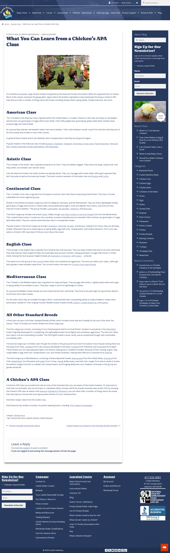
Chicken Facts (16, 24)
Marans (82, 226)
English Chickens (32, 418)
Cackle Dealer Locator (45, 486)
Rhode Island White (35, 146)
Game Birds (87, 13)
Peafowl (76, 13)
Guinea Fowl (62, 13)
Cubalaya (29, 346)
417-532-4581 (152, 477)
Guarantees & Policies (45, 537)
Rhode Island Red (18, 146)
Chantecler (58, 143)
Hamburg (74, 209)
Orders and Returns (112, 486)
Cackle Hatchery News (149, 175)
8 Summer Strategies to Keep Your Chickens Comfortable (149, 303)
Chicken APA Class (18, 418)
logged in (27, 448)
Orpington (66, 256)
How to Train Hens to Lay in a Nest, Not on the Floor (152, 284)
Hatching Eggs (103, 13)
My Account (108, 481)
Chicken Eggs (145, 183)
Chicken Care (145, 179)
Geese (142, 204)
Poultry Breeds (145, 234)
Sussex (78, 256)
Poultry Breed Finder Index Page (83, 506)
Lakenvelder (52, 209)
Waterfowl (36, 13)
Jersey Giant (88, 143)
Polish (44, 214)
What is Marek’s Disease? (80, 536)
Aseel (12, 346)
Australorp (55, 256)
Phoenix (46, 346)
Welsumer (87, 209)
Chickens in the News (148, 191)
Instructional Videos (78, 488)
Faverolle (62, 226)
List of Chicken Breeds (79, 511)
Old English (111, 329)
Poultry (142, 230)
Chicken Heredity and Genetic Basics (24, 425)
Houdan (70, 226)
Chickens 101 (75, 493)
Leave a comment (49, 34)
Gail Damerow (33, 34)
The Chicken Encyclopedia (81, 405)
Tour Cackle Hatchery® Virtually (50, 495)
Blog (160, 13)
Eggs (141, 200)
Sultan (42, 361)
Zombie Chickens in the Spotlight (150, 266)
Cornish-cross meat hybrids (84, 264)
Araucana (108, 358)
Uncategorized (145, 251)
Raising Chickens (146, 238)
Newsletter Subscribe (145, 93)
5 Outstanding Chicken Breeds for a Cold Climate (151, 293)
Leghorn (76, 302)
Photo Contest (145, 225)
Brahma (94, 176)
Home (6, 24)
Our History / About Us (46, 499)
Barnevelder (64, 209)
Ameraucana (77, 358)
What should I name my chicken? (84, 520)
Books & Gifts (147, 13)
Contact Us (40, 481)
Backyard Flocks (146, 170)
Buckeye (49, 143)
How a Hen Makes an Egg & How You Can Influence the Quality (151, 140)
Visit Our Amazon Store (46, 533)
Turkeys (143, 247)
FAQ (71, 531)
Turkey (49, 13)
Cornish (39, 261)
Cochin (105, 176)
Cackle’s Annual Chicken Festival (49, 508)
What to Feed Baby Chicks (150, 154)
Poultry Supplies (129, 13)
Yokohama (101, 346)
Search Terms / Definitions (81, 502)
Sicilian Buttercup (89, 302)
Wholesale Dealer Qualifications (49, 528)
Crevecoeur (52, 226)
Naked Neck (17, 361)
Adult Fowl (115, 13)
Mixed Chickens (46, 418)
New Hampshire (102, 143)
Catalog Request (43, 517)
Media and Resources (45, 512)
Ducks (142, 196)
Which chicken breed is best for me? (85, 515)
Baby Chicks (22, 13)
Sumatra (75, 346)
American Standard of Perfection (53, 391)
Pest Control (144, 217)
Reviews (39, 490)
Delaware (68, 143)
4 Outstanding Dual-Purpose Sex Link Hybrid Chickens (152, 274)
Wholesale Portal (110, 490)
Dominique (78, 143)
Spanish (104, 302)
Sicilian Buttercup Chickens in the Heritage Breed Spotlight (92, 425)
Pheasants (143, 221)
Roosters (143, 242)
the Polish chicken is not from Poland (77, 214)
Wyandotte (53, 146)
